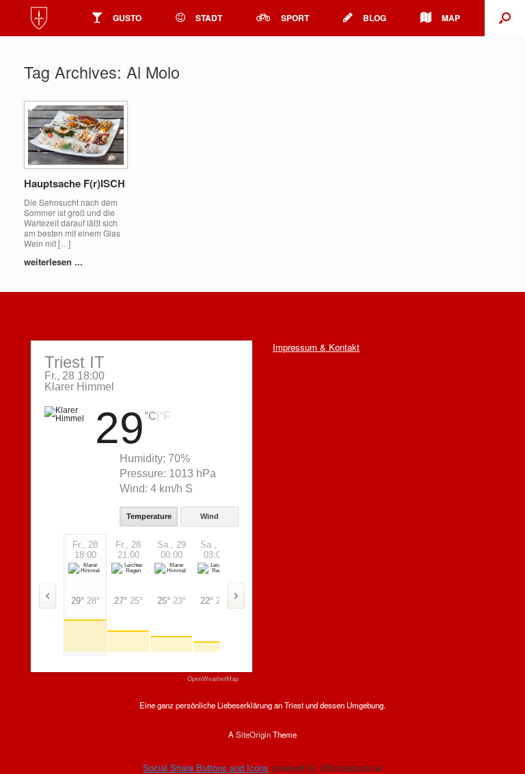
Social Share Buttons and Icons (206, 767)
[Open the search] (505, 18)
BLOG (374, 18)
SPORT (295, 18)
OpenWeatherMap (213, 679)
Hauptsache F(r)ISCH (74, 183)
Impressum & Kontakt (316, 347)
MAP (451, 18)
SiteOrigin (253, 734)
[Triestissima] (39, 18)
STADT (209, 18)
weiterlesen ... (54, 261)
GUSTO (127, 18)
